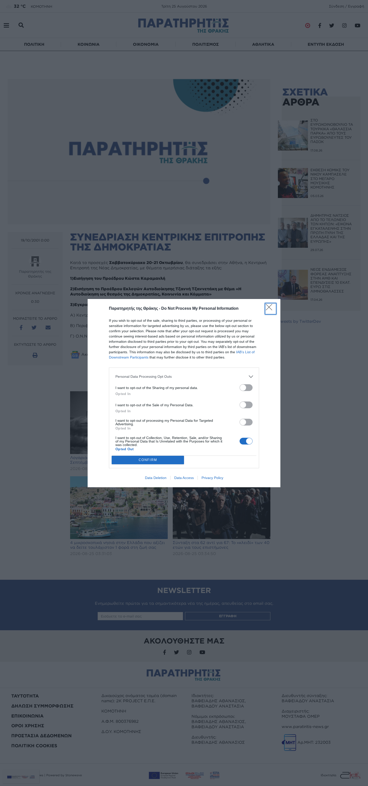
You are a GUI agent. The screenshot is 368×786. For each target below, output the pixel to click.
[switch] (246, 387)
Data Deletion (155, 478)
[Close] (270, 309)
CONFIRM (148, 460)
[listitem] (184, 376)
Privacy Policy (212, 478)
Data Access (184, 478)
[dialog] (184, 393)
